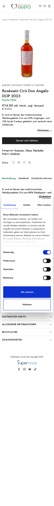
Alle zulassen (27, 292)
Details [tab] (26, 205)
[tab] (9, 178)
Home (4, 19)
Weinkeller (38, 150)
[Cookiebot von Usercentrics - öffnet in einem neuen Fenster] (39, 197)
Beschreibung (9, 178)
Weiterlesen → (44, 130)
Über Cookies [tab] (44, 205)
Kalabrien (15, 153)
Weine (28, 150)
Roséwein (14, 19)
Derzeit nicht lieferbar (27, 140)
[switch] (47, 261)
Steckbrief (23, 178)
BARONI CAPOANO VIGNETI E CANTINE (23, 85)
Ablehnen (27, 304)
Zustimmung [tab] (9, 205)
